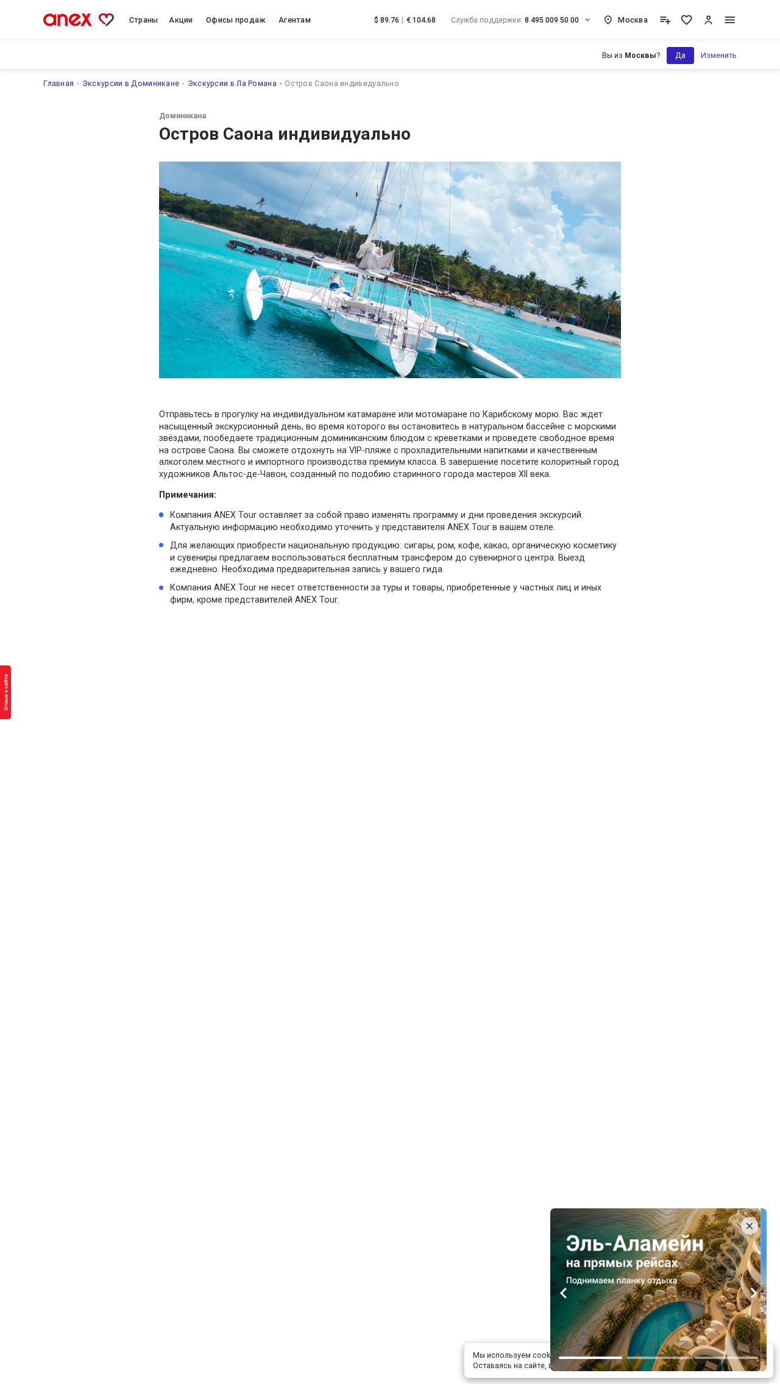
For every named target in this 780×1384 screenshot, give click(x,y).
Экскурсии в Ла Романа (232, 83)
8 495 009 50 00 (515, 19)
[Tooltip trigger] (665, 19)
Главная (58, 83)
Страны (143, 19)
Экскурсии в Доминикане (131, 83)
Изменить (719, 55)
